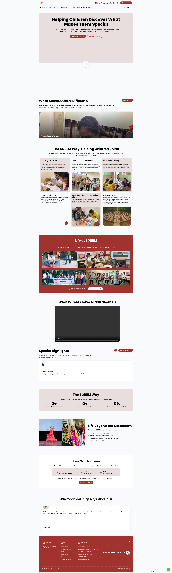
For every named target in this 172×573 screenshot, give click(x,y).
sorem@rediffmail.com (109, 473)
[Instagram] (128, 7)
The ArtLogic (54, 569)
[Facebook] (125, 7)
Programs (50, 7)
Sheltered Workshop (65, 7)
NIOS (58, 7)
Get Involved (86, 7)
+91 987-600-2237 (114, 3)
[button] (86, 64)
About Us (42, 7)
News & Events (76, 7)
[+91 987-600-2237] (110, 2)
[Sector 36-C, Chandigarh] (95, 2)
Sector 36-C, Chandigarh (101, 3)
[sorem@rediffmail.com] (101, 472)
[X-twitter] (131, 7)
